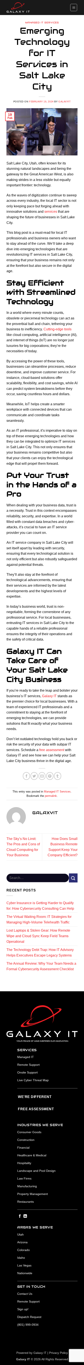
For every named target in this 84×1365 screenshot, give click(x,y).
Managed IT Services (42, 22)
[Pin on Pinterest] (49, 776)
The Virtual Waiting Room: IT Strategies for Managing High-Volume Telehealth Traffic (39, 919)
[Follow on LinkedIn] (25, 1216)
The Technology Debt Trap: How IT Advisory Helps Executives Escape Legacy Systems (40, 952)
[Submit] (73, 877)
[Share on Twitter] (34, 776)
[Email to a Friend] (42, 776)
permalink (51, 795)
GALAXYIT (64, 101)
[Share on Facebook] (26, 776)
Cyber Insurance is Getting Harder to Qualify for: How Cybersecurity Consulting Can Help (40, 905)
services (50, 211)
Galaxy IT (49, 696)
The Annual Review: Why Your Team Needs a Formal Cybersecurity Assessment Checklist (41, 966)
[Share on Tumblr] (57, 776)
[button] (73, 7)
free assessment (51, 750)
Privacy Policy (58, 1352)
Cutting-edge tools (58, 329)
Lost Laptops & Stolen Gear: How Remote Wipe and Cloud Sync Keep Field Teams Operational (38, 936)
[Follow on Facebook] (20, 1216)
